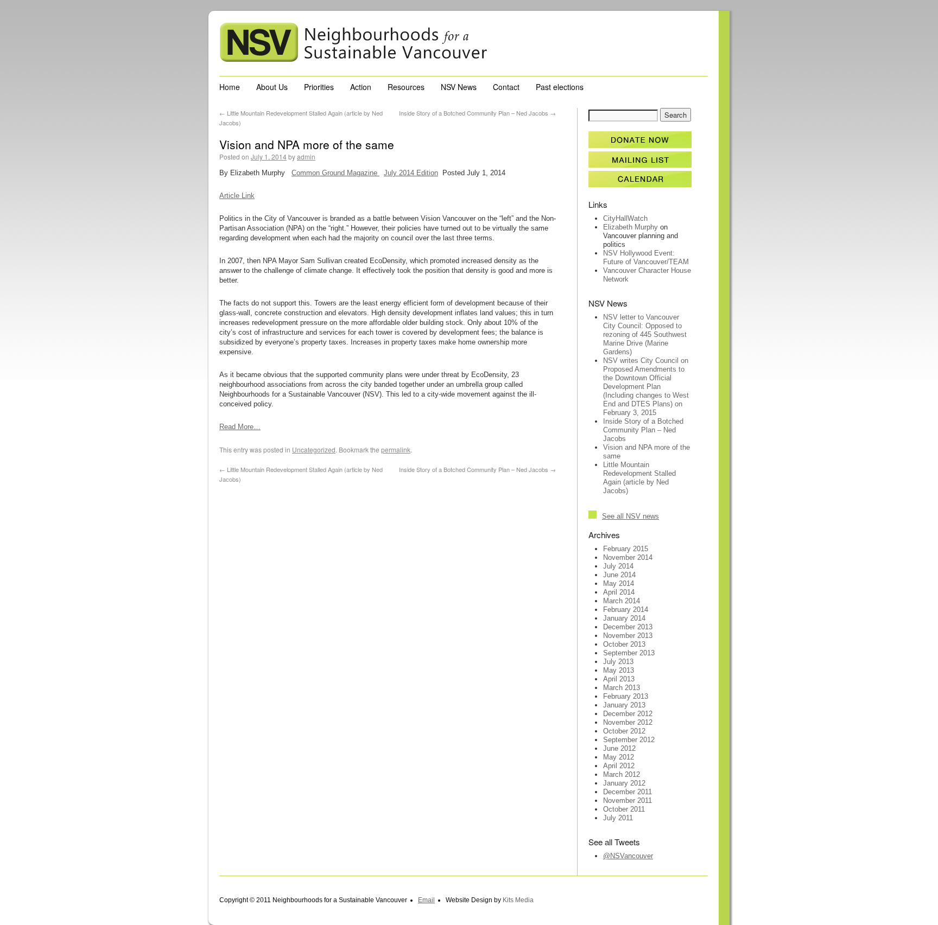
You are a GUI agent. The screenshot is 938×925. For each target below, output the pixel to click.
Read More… (240, 427)
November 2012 (627, 722)
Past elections (560, 86)
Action (360, 86)
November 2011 (627, 800)
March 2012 (621, 774)
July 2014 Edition (411, 173)
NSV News (459, 86)
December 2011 (627, 792)
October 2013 (624, 644)
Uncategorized (313, 449)
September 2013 (629, 653)
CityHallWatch (625, 218)
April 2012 (619, 766)
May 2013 (618, 670)
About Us (272, 86)
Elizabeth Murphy (630, 227)
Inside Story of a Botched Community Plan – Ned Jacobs (477, 113)
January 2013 (624, 705)
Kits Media (518, 900)
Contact (506, 86)
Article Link (237, 196)
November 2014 (627, 557)
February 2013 (625, 696)
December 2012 (627, 714)
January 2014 (624, 618)
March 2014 (621, 601)
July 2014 (618, 566)
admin (306, 156)
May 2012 (618, 757)
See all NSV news (630, 516)
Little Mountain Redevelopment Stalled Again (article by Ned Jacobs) (639, 478)
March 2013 (621, 688)
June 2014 (619, 575)
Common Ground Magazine (335, 173)
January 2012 (624, 783)
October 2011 (624, 809)
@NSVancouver (628, 856)
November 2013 (627, 635)
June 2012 (619, 748)
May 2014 (618, 583)
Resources (406, 86)
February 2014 (625, 609)
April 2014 (619, 592)
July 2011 (618, 818)
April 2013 (619, 679)
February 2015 (625, 549)
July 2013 (618, 662)
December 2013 (627, 627)
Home (229, 86)
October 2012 (624, 731)
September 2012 (629, 740)
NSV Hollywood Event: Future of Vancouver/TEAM (646, 257)
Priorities (319, 86)
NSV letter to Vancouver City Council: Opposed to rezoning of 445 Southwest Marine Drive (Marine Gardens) (645, 334)
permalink (395, 449)
